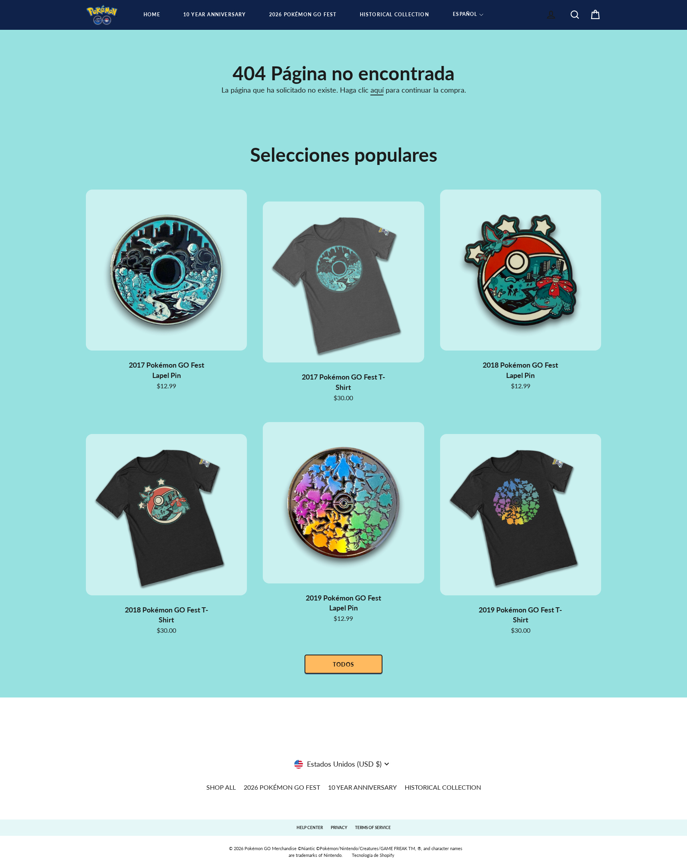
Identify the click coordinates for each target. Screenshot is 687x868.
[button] (468, 14)
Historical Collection (394, 14)
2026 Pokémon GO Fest (303, 14)
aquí (377, 89)
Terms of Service (373, 827)
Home (152, 14)
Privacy (339, 827)
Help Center (310, 827)
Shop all (221, 787)
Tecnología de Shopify (373, 855)
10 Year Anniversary (214, 14)
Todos (343, 664)
